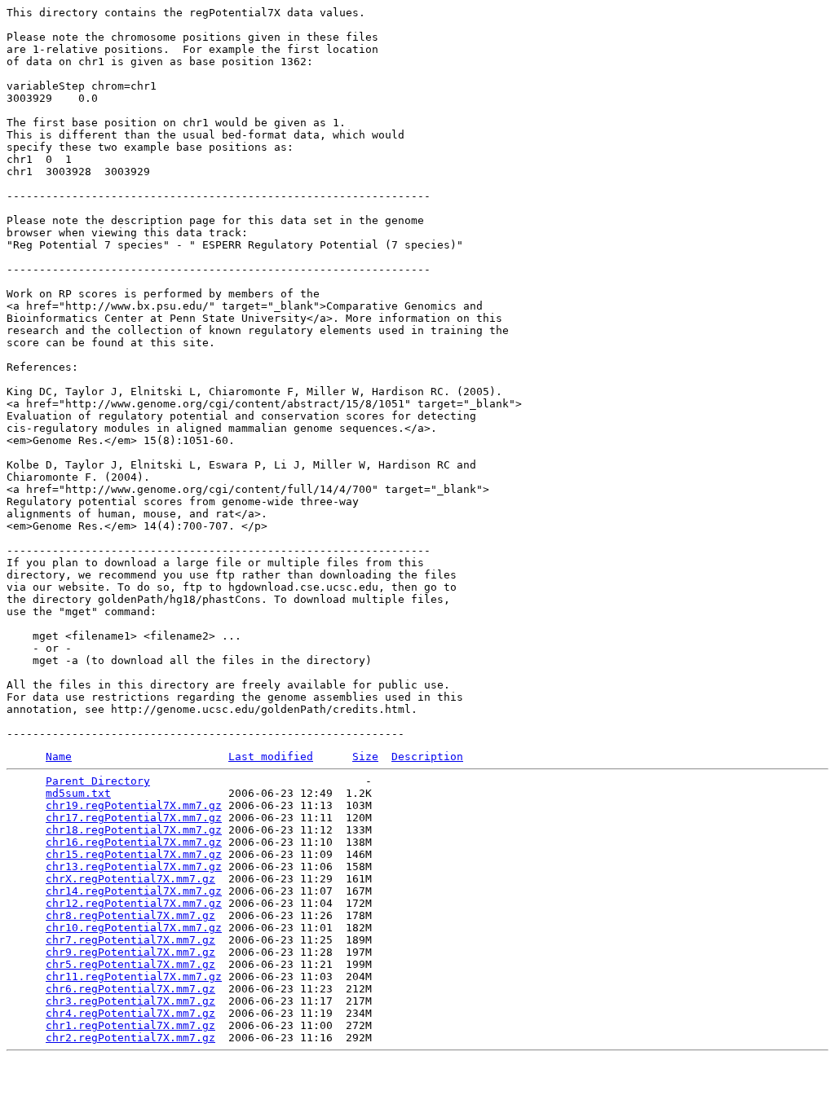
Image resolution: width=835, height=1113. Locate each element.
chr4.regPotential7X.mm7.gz (130, 1013)
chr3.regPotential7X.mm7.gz (130, 1001)
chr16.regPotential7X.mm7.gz (134, 842)
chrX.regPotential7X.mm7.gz (130, 879)
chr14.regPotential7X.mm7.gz (134, 891)
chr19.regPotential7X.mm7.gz (134, 805)
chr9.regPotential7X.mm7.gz (130, 952)
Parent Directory (98, 781)
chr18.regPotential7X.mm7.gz (134, 830)
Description (427, 756)
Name (59, 756)
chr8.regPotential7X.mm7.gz (130, 915)
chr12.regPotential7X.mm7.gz (134, 903)
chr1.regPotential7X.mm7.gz (130, 1025)
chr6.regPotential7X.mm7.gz (130, 989)
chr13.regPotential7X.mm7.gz (134, 866)
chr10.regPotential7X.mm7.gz (134, 928)
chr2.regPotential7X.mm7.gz (130, 1038)
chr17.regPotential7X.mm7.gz (134, 818)
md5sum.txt (78, 793)
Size (365, 756)
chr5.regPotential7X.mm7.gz (130, 964)
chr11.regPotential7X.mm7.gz (134, 976)
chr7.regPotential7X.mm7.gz (130, 940)
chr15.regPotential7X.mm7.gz (134, 854)
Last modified (270, 756)
